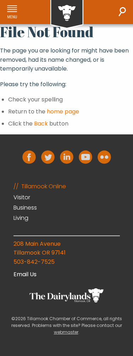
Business (25, 208)
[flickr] (104, 157)
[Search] (122, 11)
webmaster (66, 332)
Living (20, 218)
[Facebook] (29, 157)
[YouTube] (85, 157)
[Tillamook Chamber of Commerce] (66, 14)
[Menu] (12, 11)
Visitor (21, 197)
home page (63, 111)
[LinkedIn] (66, 157)
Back (41, 123)
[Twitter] (48, 157)
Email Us (25, 274)
